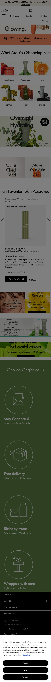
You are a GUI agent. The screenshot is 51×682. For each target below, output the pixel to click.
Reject (25, 670)
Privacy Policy (26, 655)
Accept (25, 663)
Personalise (25, 677)
